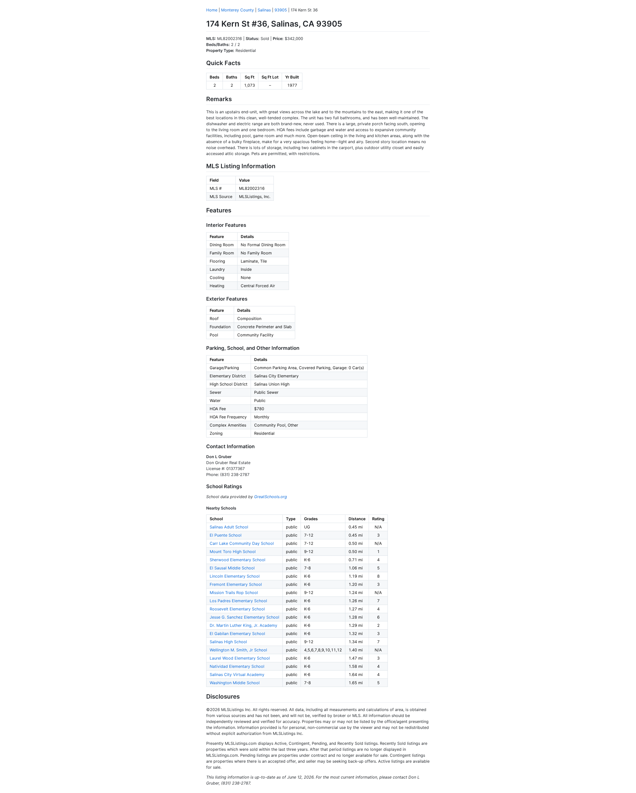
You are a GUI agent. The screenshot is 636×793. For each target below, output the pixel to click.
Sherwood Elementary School (237, 559)
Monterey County (237, 9)
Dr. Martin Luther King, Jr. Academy (243, 625)
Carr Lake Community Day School (242, 543)
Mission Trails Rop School (234, 592)
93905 (281, 9)
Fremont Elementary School (236, 584)
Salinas (264, 9)
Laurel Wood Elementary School (240, 658)
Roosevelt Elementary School (237, 608)
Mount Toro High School (233, 551)
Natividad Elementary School (237, 666)
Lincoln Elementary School (235, 576)
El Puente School (225, 535)
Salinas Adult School (229, 526)
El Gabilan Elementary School (237, 633)
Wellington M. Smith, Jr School (238, 649)
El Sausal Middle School (232, 567)
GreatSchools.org (270, 496)
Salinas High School (228, 641)
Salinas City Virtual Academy (237, 674)
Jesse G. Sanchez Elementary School (244, 617)
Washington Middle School (235, 682)
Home (211, 9)
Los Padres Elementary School (238, 600)
